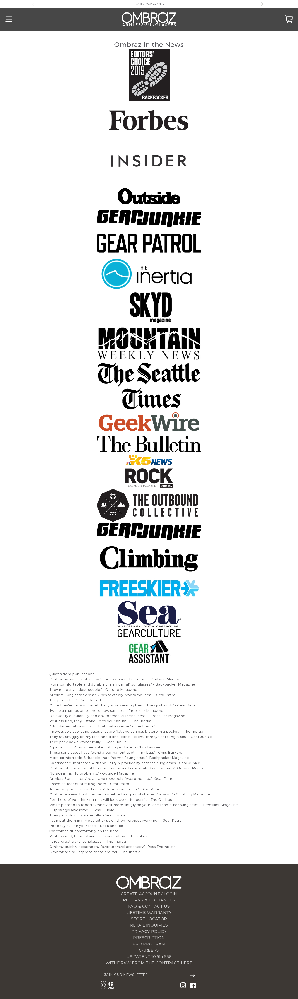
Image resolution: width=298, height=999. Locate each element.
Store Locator (149, 919)
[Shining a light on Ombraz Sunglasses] (149, 466)
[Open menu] (8, 19)
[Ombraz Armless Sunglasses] (149, 19)
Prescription (149, 937)
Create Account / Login (149, 893)
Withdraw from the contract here (149, 963)
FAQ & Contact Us (149, 906)
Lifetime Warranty (148, 912)
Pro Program (149, 944)
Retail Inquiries (149, 925)
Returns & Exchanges (149, 900)
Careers (149, 950)
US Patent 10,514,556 (149, 956)
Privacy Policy (149, 931)
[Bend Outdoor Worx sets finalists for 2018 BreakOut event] (149, 451)
